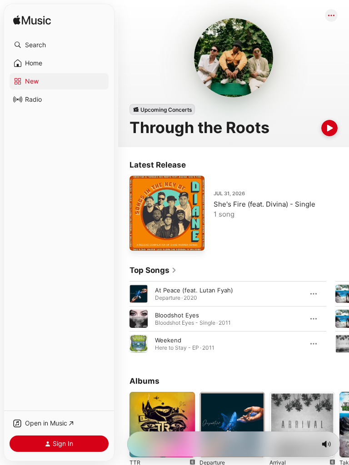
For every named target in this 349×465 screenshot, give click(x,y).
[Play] (329, 128)
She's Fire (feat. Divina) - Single (264, 204)
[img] (32, 20)
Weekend (168, 340)
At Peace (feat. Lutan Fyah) (194, 290)
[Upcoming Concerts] (162, 109)
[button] (59, 45)
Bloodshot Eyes (177, 315)
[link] (153, 270)
